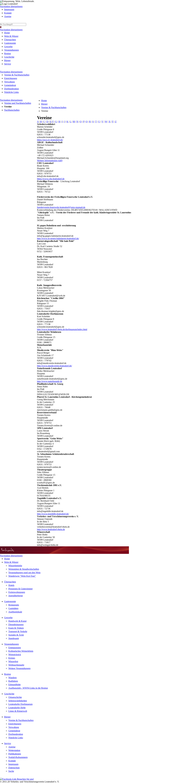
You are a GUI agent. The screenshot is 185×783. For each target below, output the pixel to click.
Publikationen (14, 754)
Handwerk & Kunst (17, 621)
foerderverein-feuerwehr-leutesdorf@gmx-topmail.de (61, 207)
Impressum (9, 9)
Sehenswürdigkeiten (17, 700)
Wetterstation (14, 750)
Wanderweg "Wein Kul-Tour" (22, 576)
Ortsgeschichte (15, 697)
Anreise (7, 16)
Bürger (7, 60)
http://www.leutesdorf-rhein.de (51, 529)
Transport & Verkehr (17, 631)
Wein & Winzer (11, 36)
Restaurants (13, 605)
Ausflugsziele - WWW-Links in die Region (28, 688)
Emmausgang (14, 647)
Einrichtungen (10, 78)
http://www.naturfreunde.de (49, 381)
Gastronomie (10, 43)
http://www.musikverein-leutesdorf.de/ (54, 366)
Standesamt (13, 638)
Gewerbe (8, 46)
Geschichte (9, 57)
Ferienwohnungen (16, 592)
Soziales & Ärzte (16, 635)
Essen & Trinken (16, 628)
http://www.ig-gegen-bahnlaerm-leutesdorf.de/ (58, 238)
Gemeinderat (10, 85)
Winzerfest (13, 661)
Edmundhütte (14, 684)
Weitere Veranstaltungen (19, 668)
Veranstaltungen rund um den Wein (24, 572)
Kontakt (8, 13)
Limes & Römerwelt (17, 711)
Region (7, 53)
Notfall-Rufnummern (18, 757)
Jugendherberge (15, 595)
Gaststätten (13, 608)
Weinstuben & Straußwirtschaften (23, 569)
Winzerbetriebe (15, 565)
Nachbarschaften (12, 110)
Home (7, 32)
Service (7, 64)
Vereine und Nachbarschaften (17, 103)
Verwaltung (9, 82)
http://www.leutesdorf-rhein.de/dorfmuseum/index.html (62, 329)
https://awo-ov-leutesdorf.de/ (50, 140)
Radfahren (13, 681)
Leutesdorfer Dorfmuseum (20, 704)
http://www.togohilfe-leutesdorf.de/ (53, 514)
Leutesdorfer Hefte (17, 707)
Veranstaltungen (11, 50)
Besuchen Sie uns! (25, 779)
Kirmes (11, 658)
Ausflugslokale (15, 612)
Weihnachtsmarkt (16, 665)
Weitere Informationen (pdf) (49, 160)
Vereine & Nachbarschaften (16, 75)
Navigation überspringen (11, 6)
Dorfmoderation (11, 88)
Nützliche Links (11, 92)
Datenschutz (14, 767)
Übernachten (10, 39)
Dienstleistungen (16, 624)
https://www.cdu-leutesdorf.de (50, 178)
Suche (11, 771)
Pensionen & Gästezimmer (20, 588)
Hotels (11, 585)
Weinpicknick (14, 654)
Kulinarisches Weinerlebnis (20, 651)
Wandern (12, 677)
